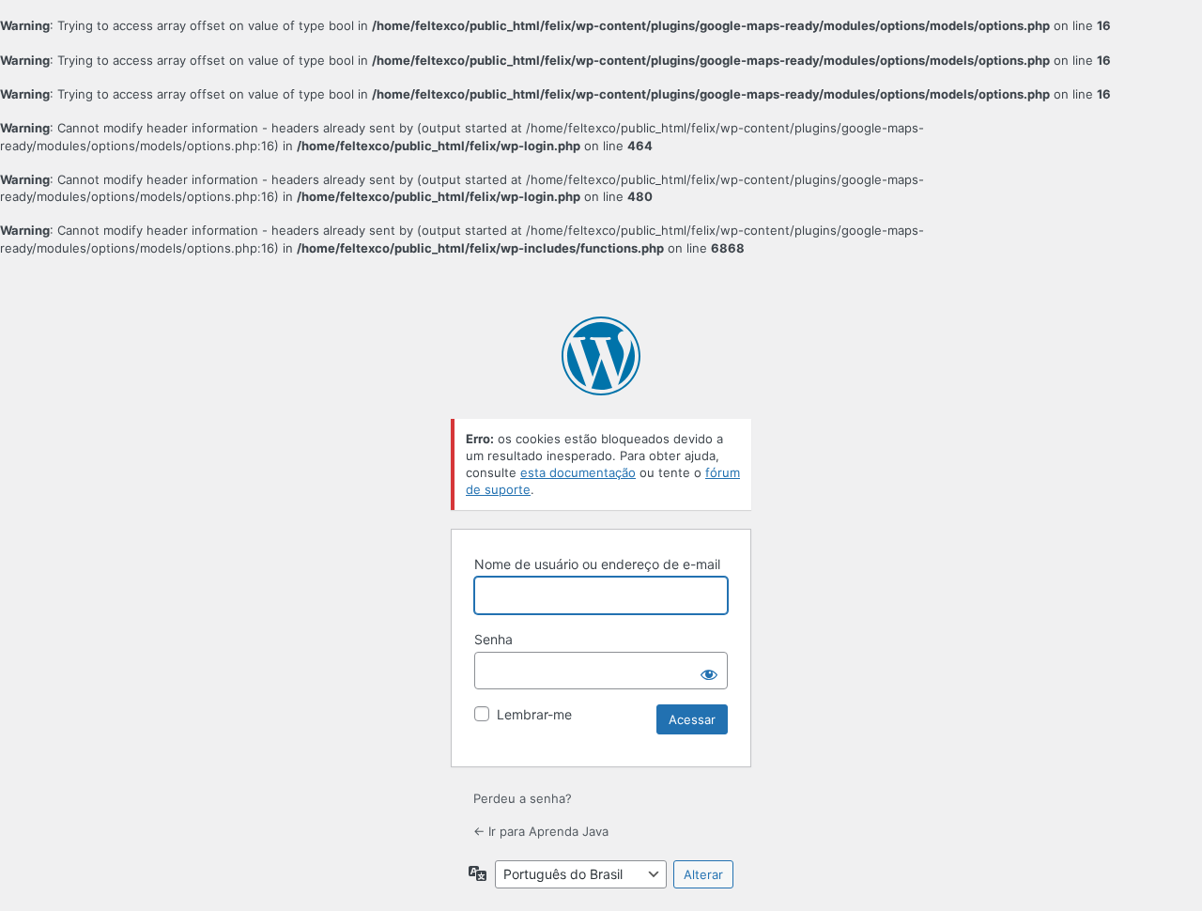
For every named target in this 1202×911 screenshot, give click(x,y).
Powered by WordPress (601, 356)
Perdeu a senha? (522, 798)
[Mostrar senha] (709, 670)
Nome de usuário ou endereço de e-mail (597, 564)
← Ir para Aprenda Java (541, 831)
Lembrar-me (534, 714)
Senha (493, 639)
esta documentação (578, 472)
